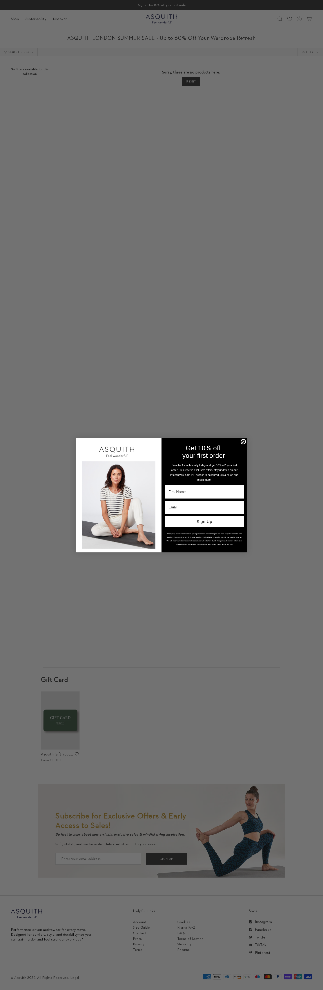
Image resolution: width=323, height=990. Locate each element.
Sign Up (204, 521)
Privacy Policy (215, 544)
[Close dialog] (243, 442)
